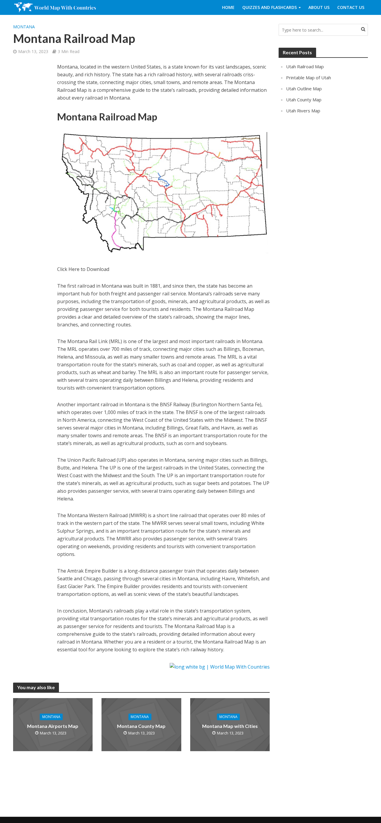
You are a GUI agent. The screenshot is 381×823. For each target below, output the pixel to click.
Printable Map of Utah (308, 77)
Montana (24, 27)
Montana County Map (141, 726)
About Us (319, 7)
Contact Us (350, 7)
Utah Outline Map (304, 89)
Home (228, 7)
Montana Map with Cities (230, 726)
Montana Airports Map (52, 726)
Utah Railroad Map (305, 66)
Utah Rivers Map (303, 111)
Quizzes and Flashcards (269, 7)
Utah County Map (303, 100)
